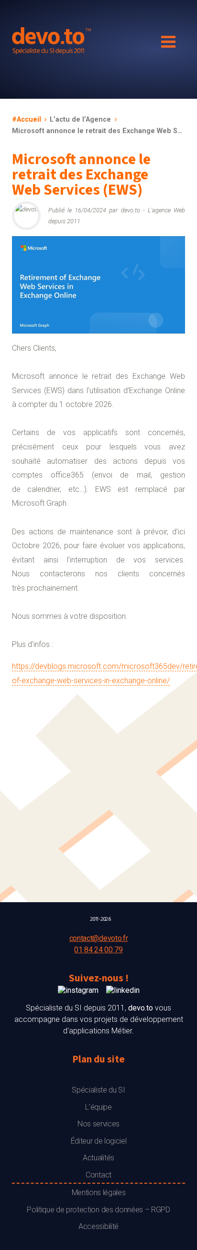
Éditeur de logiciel (99, 1141)
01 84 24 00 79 (98, 949)
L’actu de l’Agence (80, 119)
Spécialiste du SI (98, 1089)
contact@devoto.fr (98, 938)
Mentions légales (99, 1192)
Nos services (98, 1123)
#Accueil (26, 119)
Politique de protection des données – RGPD (98, 1209)
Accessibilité (98, 1226)
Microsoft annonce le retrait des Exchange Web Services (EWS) (98, 131)
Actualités (98, 1157)
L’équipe (98, 1107)
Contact (98, 1174)
